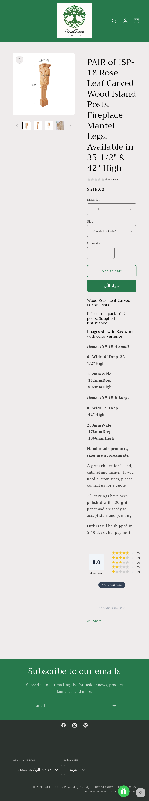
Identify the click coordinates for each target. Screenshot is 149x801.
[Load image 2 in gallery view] (38, 125)
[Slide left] (17, 125)
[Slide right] (70, 125)
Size (90, 221)
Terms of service (95, 791)
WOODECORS (53, 787)
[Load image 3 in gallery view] (49, 125)
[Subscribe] (114, 705)
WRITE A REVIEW (111, 584)
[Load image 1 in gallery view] (27, 125)
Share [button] (97, 621)
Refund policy (104, 786)
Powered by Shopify (77, 787)
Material (93, 199)
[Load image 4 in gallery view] (60, 125)
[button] (10, 20)
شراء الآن (112, 286)
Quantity (93, 243)
